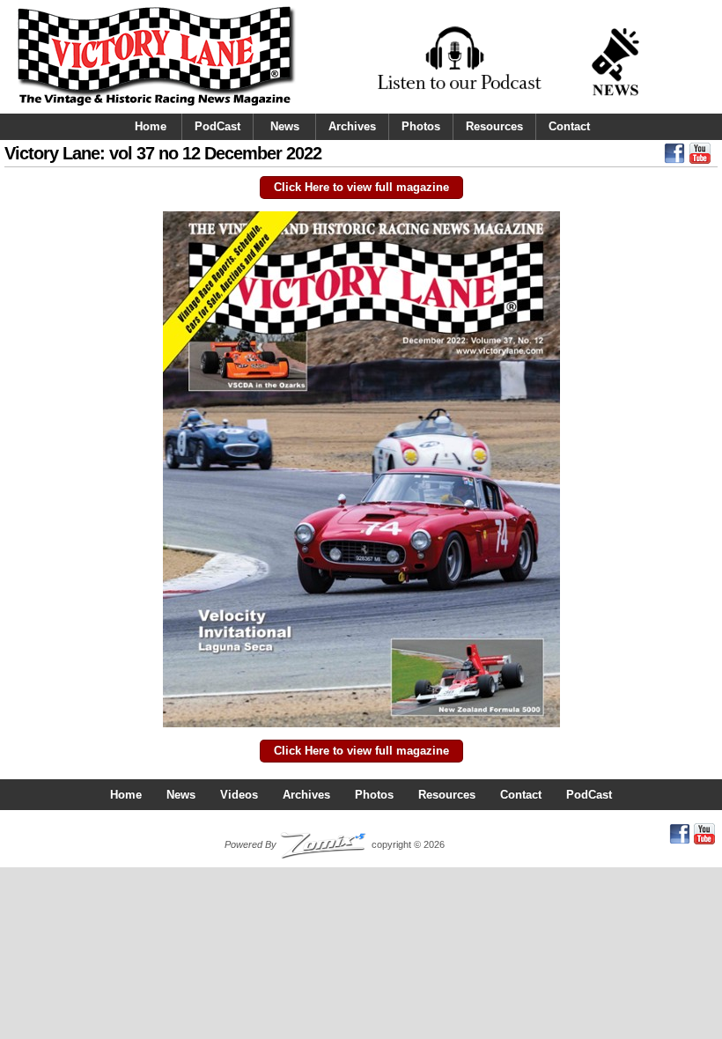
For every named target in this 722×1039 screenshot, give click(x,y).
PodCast (217, 126)
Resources (494, 126)
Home (150, 126)
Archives (352, 126)
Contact (569, 126)
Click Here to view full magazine (361, 187)
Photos (421, 126)
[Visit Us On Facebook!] (674, 157)
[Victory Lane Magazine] (156, 106)
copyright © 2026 (335, 844)
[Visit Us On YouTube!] (700, 157)
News (284, 126)
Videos (239, 794)
